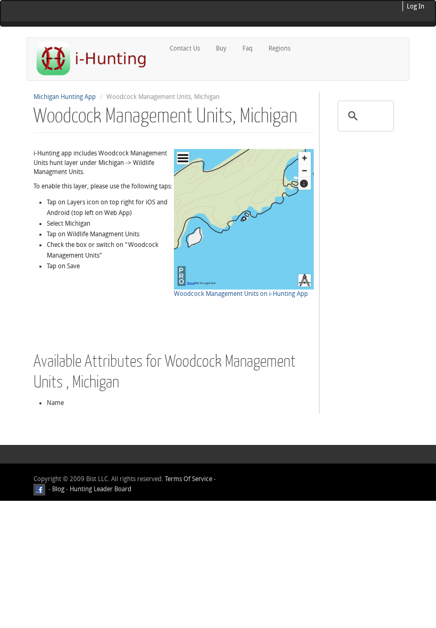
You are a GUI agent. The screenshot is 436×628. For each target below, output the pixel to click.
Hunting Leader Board (99, 489)
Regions (279, 48)
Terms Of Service (188, 479)
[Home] (95, 58)
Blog (58, 489)
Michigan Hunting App (64, 97)
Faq (247, 48)
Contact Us (185, 48)
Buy (221, 48)
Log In (415, 6)
